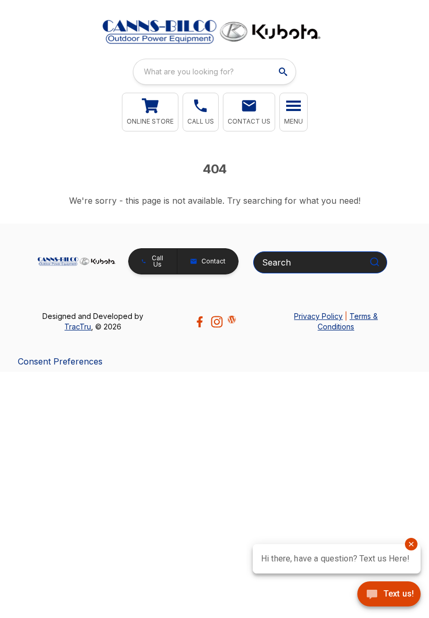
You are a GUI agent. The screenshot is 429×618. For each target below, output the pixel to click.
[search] (284, 72)
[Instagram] (216, 322)
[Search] (374, 262)
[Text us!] (389, 595)
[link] (150, 112)
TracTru (77, 326)
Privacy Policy (318, 316)
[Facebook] (199, 322)
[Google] (232, 319)
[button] (201, 112)
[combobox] (214, 71)
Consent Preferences (60, 361)
